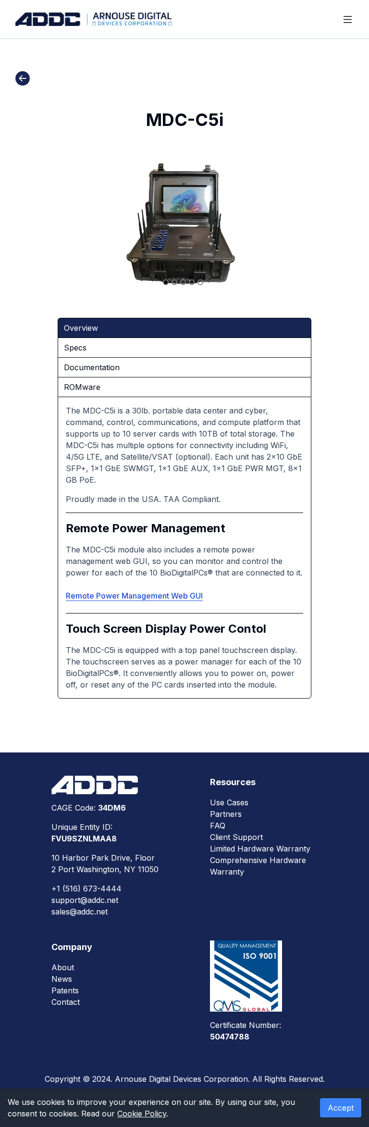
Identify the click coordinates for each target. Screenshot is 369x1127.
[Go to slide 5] (200, 282)
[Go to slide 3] (183, 282)
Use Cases (229, 802)
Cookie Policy (141, 1113)
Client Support (236, 837)
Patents (65, 990)
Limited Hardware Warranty (260, 848)
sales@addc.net (79, 911)
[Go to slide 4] (192, 282)
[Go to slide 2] (174, 282)
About (62, 967)
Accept (341, 1108)
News (61, 979)
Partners (226, 814)
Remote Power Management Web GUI (134, 596)
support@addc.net (84, 900)
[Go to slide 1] (166, 282)
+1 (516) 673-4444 (86, 888)
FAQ (217, 825)
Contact (65, 1002)
